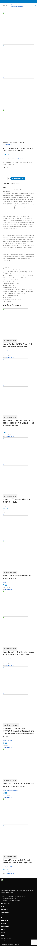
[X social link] (16, 1)
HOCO (22, 142)
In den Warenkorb (17, 178)
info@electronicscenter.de (12, 900)
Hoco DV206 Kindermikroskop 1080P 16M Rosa (17, 577)
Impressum (4, 909)
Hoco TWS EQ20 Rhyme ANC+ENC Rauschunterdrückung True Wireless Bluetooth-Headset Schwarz (18, 732)
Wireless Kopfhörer (12, 790)
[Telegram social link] (23, 1)
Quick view (5, 337)
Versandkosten (18, 158)
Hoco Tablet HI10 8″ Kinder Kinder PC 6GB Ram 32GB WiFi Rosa (18, 653)
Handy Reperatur (6, 938)
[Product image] (15, 397)
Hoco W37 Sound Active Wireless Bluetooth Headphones (18, 785)
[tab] (18, 189)
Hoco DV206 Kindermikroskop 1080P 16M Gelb (17, 500)
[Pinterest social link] (18, 1)
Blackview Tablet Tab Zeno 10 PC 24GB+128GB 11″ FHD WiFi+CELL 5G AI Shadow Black (18, 423)
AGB (2, 906)
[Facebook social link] (14, 1)
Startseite (5, 142)
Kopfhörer (9, 740)
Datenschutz (5, 918)
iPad (8, 351)
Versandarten (5, 912)
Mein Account (5, 926)
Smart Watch (10, 867)
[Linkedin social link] (21, 1)
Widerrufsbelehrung (6, 915)
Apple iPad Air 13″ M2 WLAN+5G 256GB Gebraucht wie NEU (17, 345)
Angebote (4, 941)
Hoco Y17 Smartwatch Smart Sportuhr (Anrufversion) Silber (17, 861)
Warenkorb (4, 929)
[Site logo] (18, 6)
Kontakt (3, 923)
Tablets (16, 142)
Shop (11, 142)
